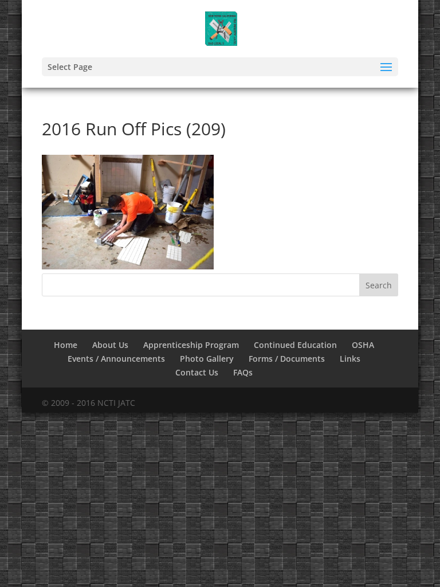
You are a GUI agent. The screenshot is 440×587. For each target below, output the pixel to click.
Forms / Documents (287, 358)
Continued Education (295, 344)
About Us (110, 344)
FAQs (243, 372)
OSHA (363, 344)
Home (65, 344)
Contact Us (196, 372)
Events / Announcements (116, 358)
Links (350, 358)
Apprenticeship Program (191, 344)
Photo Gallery (207, 358)
